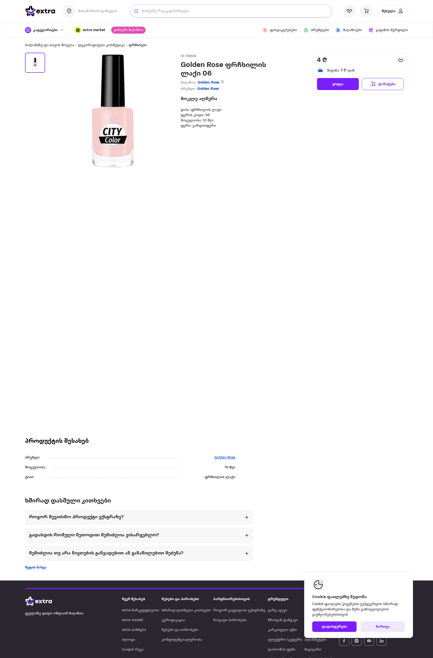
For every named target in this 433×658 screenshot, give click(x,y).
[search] (136, 11)
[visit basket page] (366, 11)
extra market (132, 620)
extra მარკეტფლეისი (140, 610)
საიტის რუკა (133, 649)
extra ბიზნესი (134, 630)
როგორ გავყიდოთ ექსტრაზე (239, 610)
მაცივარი (312, 649)
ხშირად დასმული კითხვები (186, 610)
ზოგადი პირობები (230, 620)
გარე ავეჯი (277, 610)
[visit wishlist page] (349, 11)
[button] (90, 30)
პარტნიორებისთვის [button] (231, 599)
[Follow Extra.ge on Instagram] (357, 641)
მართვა (383, 627)
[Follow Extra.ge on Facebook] (344, 641)
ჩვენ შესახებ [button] (133, 599)
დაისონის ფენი (281, 649)
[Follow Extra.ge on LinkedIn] (382, 641)
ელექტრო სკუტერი (285, 640)
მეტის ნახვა (36, 567)
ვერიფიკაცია (173, 620)
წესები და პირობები (180, 630)
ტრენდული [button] (278, 599)
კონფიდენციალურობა (182, 640)
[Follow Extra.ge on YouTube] (369, 641)
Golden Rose (208, 83)
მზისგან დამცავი (283, 620)
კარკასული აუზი (282, 630)
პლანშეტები (315, 640)
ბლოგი (128, 640)
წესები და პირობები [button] (180, 599)
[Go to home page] (43, 601)
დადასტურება (334, 627)
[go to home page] (40, 11)
